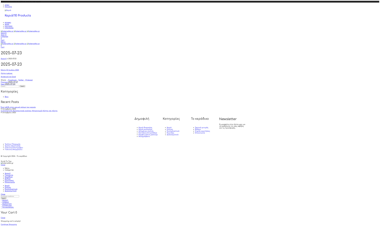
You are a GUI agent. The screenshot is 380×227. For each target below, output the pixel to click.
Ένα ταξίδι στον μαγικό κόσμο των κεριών (18, 107)
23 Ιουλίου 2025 (12, 70)
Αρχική (4, 59)
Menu (3, 42)
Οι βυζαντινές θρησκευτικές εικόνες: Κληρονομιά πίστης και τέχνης (29, 111)
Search (22, 86)
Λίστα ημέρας (6, 73)
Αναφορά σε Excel (8, 77)
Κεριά (18, 15)
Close (3, 165)
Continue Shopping (9, 224)
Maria (3, 70)
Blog (6, 97)
